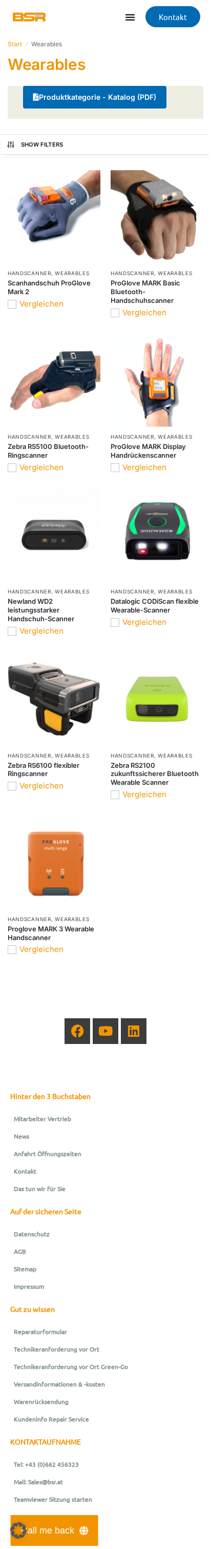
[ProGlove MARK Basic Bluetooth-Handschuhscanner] (157, 216)
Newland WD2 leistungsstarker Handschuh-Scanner (41, 610)
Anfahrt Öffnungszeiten (47, 1153)
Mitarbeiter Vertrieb (42, 1118)
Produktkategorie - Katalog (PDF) (97, 97)
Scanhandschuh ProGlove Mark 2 (49, 287)
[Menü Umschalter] (130, 17)
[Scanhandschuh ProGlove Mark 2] (54, 216)
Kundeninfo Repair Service (51, 1419)
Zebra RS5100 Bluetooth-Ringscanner (48, 450)
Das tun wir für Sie (40, 1188)
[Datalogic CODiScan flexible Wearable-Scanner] (157, 535)
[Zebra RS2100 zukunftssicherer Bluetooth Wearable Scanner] (157, 699)
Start (15, 44)
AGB (20, 1251)
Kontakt (25, 1171)
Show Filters (42, 144)
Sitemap (25, 1269)
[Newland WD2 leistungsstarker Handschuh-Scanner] (54, 535)
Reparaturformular (40, 1331)
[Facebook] (77, 1031)
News (21, 1136)
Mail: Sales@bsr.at (38, 1482)
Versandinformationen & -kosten (59, 1384)
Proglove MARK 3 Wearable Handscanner (51, 933)
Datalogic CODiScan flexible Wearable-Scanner (155, 605)
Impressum (29, 1286)
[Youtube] (105, 1031)
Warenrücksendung (41, 1401)
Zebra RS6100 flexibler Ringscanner (43, 769)
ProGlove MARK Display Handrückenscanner (148, 450)
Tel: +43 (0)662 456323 (46, 1464)
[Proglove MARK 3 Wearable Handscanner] (54, 862)
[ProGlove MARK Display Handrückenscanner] (157, 380)
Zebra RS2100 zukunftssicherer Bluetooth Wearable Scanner (155, 774)
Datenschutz (32, 1234)
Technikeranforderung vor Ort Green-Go (71, 1366)
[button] (18, 1530)
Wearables (72, 273)
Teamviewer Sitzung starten (53, 1499)
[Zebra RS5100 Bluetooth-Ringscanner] (54, 380)
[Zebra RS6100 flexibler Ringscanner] (54, 699)
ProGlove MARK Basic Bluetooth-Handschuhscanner (145, 291)
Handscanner (29, 273)
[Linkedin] (133, 1031)
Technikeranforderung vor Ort (56, 1349)
